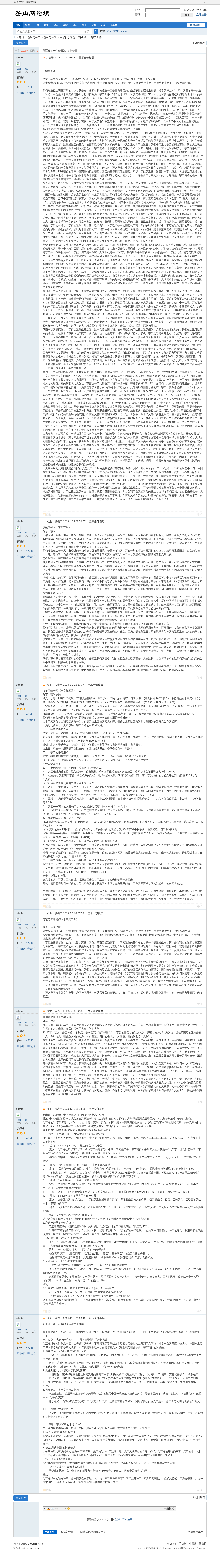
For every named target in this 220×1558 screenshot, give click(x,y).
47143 (29, 87)
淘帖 (65, 25)
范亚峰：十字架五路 (90, 37)
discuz (123, 31)
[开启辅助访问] (202, 2)
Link (56, 1508)
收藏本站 (31, 2)
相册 (84, 25)
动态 (56, 25)
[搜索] (96, 31)
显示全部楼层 (86, 57)
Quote (60, 1508)
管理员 (20, 77)
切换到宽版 (205, 2)
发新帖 (20, 42)
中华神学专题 (67, 37)
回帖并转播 (67, 1531)
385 (26, 69)
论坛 (18, 25)
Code (64, 1508)
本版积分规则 (195, 1531)
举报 (199, 514)
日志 (75, 25)
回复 (48, 514)
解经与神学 (34, 37)
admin (20, 57)
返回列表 (200, 43)
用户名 (137, 10)
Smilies (68, 1508)
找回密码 (201, 10)
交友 (116, 31)
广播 (37, 25)
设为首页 (19, 2)
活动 (109, 31)
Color (48, 1508)
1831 (19, 69)
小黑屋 (193, 1543)
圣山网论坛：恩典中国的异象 (14, 37)
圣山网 (203, 1543)
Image (52, 1508)
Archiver (172, 1543)
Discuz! (32, 1543)
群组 (46, 25)
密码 (137, 14)
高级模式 (169, 1508)
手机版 (183, 1543)
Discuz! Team (32, 1548)
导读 (27, 25)
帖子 (86, 31)
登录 (117, 1519)
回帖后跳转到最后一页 (93, 1531)
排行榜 (114, 25)
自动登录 (189, 10)
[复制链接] (72, 50)
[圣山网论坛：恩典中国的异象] (32, 13)
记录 (103, 25)
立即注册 (201, 14)
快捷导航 (195, 25)
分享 (94, 25)
